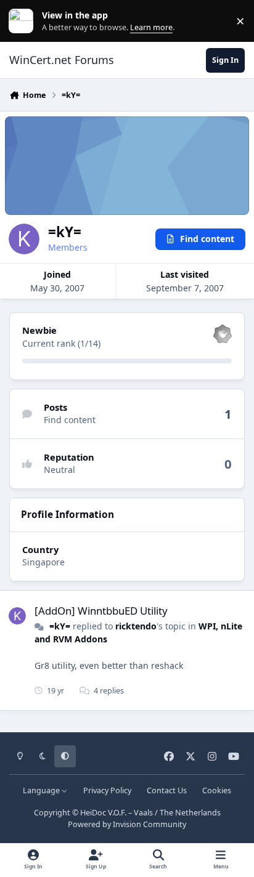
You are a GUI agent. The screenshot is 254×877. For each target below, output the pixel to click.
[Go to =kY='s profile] (17, 615)
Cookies (216, 790)
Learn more (23, 21)
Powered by (127, 824)
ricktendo (136, 626)
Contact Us (167, 790)
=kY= (59, 626)
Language (42, 790)
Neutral (59, 469)
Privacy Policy (107, 790)
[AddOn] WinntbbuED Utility (101, 611)
